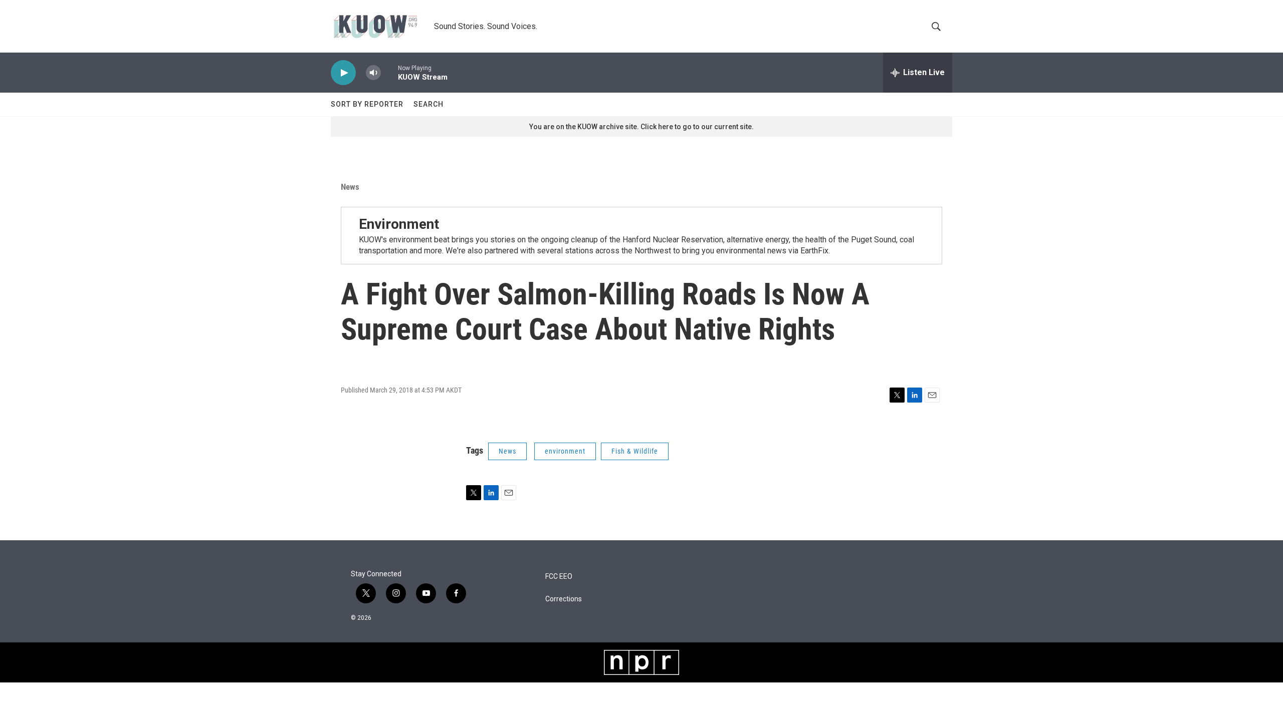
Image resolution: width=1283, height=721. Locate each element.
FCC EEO (558, 576)
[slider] (389, 72)
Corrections (563, 599)
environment (565, 451)
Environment (399, 224)
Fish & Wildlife (634, 451)
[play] (343, 73)
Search (428, 104)
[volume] (373, 73)
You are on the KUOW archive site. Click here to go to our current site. (641, 127)
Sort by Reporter (367, 104)
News (350, 187)
